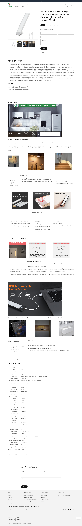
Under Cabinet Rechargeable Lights (30, 499)
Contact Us (10, 497)
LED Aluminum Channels (28, 503)
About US (9, 495)
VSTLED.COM (12, 523)
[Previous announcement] (8, 1)
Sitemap (42, 501)
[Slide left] (9, 44)
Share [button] (43, 52)
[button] (23, 4)
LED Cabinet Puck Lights (28, 497)
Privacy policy (30, 523)
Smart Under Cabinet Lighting (29, 495)
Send (44, 48)
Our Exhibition (10, 503)
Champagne (54, 25)
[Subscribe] (26, 509)
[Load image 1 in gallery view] (13, 44)
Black (48, 25)
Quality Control (10, 501)
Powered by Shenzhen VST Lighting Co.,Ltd (20, 523)
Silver (43, 25)
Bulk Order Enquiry (44, 495)
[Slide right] (36, 44)
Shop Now (43, 497)
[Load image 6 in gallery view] (32, 44)
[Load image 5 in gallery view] (26, 44)
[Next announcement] (74, 1)
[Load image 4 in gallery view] (19, 44)
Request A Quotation (45, 499)
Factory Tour (10, 499)
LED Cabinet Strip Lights (28, 501)
